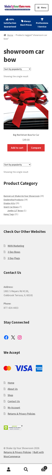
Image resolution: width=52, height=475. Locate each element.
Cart (40, 466)
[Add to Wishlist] (7, 87)
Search (26, 469)
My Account (14, 407)
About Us (13, 389)
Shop (10, 395)
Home (10, 35)
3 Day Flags (14, 258)
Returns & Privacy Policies (21, 413)
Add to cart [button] (17, 147)
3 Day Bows (14, 252)
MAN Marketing (16, 245)
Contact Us (14, 401)
